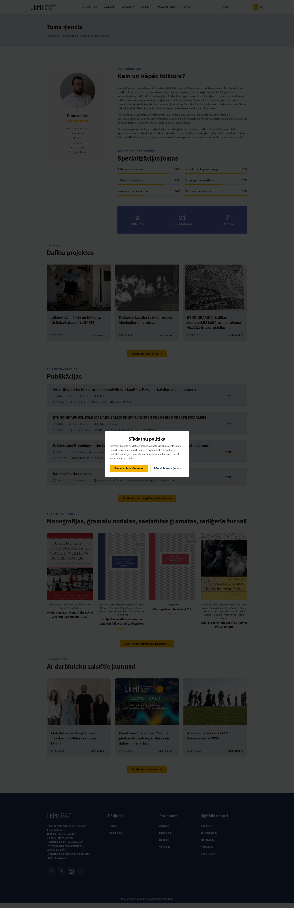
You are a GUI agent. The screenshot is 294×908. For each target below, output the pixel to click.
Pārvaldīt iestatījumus (167, 468)
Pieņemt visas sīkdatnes (128, 468)
